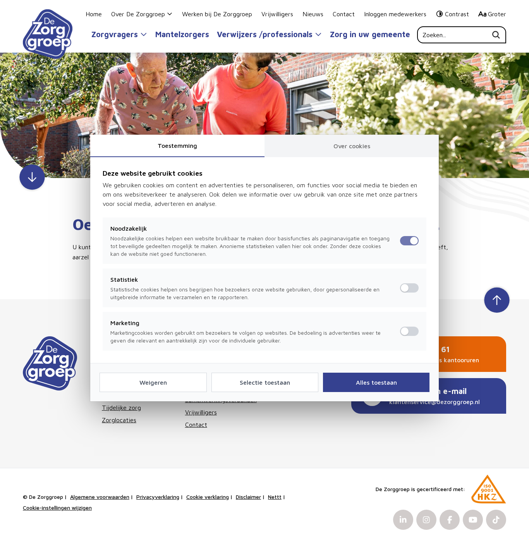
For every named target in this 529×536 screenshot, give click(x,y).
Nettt (275, 496)
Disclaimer (248, 496)
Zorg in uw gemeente (370, 34)
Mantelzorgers (182, 34)
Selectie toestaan (265, 382)
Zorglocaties (119, 419)
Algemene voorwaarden (99, 496)
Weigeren (153, 382)
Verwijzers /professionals (265, 34)
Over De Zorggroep (138, 13)
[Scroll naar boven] (496, 299)
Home (94, 13)
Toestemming (177, 145)
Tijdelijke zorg (121, 407)
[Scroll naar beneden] (32, 178)
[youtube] (473, 520)
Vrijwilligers (277, 13)
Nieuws (312, 13)
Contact (344, 13)
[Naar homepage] (47, 34)
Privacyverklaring (157, 496)
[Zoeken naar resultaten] (499, 34)
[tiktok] (496, 520)
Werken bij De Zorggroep (217, 13)
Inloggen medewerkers (395, 13)
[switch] (409, 288)
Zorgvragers (114, 34)
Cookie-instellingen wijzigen (57, 507)
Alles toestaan (376, 382)
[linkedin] (403, 520)
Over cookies (351, 145)
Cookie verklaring (207, 496)
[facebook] (450, 520)
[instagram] (426, 520)
